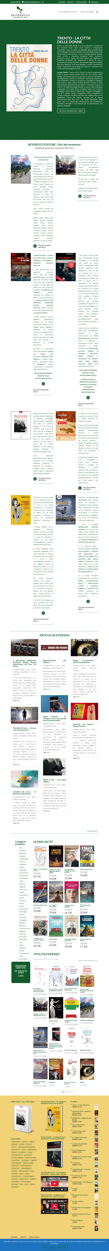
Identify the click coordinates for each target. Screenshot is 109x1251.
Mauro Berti (15, 1165)
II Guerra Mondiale (30, 1157)
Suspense (22, 948)
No (52, 1247)
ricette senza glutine (28, 1176)
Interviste (16, 672)
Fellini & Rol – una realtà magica (54, 780)
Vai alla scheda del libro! (44, 246)
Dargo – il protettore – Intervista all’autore (84, 661)
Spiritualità (23, 939)
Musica (21, 898)
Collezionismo (24, 859)
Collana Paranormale (50, 787)
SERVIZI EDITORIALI (87, 12)
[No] (106, 1245)
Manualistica (23, 895)
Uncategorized (24, 953)
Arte (20, 848)
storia (26, 1184)
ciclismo (14, 1147)
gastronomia (27, 1155)
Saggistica (22, 931)
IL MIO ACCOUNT (81, 2)
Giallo (21, 881)
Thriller (21, 951)
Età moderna (22, 1152)
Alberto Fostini (16, 1141)
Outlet (21, 906)
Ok (45, 1247)
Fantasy (21, 867)
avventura (25, 1141)
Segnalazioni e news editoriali (52, 668)
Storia (21, 945)
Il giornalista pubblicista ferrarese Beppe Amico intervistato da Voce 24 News (24, 663)
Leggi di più (61, 1247)
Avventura (22, 850)
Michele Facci (15, 1168)
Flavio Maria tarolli (17, 1155)
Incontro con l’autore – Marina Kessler (84, 725)
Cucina (23, 1149)
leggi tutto (16, 700)
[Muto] (62, 1189)
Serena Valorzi (16, 1181)
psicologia (14, 1173)
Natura (21, 903)
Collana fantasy (79, 668)
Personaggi (23, 912)
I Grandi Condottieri (17, 1157)
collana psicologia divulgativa (26, 1147)
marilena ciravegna (28, 1163)
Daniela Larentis (31, 1149)
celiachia (29, 1144)
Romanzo (22, 925)
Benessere (22, 853)
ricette (27, 1173)
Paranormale (23, 909)
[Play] (44, 1189)
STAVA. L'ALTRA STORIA (77, 54)
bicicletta (22, 1144)
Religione (22, 923)
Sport (21, 942)
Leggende (22, 887)
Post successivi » (92, 831)
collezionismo (15, 1149)
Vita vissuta (15, 1187)
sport (21, 1184)
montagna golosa (26, 1168)
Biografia (22, 856)
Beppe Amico (19, 669)
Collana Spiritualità (19, 736)
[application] (54, 1183)
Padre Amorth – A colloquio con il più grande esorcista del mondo (54, 718)
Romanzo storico (25, 928)
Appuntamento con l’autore (54, 661)
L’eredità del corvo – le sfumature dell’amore (24, 793)
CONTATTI (70, 2)
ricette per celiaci (16, 1176)
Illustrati (22, 884)
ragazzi (21, 1173)
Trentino (32, 1184)
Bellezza (32, 1141)
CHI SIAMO (61, 2)
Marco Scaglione (16, 1163)
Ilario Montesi (15, 1160)
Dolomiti (14, 1152)
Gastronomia (23, 873)
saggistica (33, 1179)
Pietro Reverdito (23, 1171)
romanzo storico (23, 1179)
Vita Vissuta (23, 959)
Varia (21, 956)
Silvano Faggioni (26, 1181)
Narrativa (22, 900)
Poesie (21, 914)
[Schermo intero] (65, 1189)
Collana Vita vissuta (19, 799)
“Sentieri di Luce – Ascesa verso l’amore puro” (24, 729)
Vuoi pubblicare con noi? (68, 12)
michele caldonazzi (26, 1165)
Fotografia (22, 870)
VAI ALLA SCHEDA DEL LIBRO (71, 94)
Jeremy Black (25, 1160)
